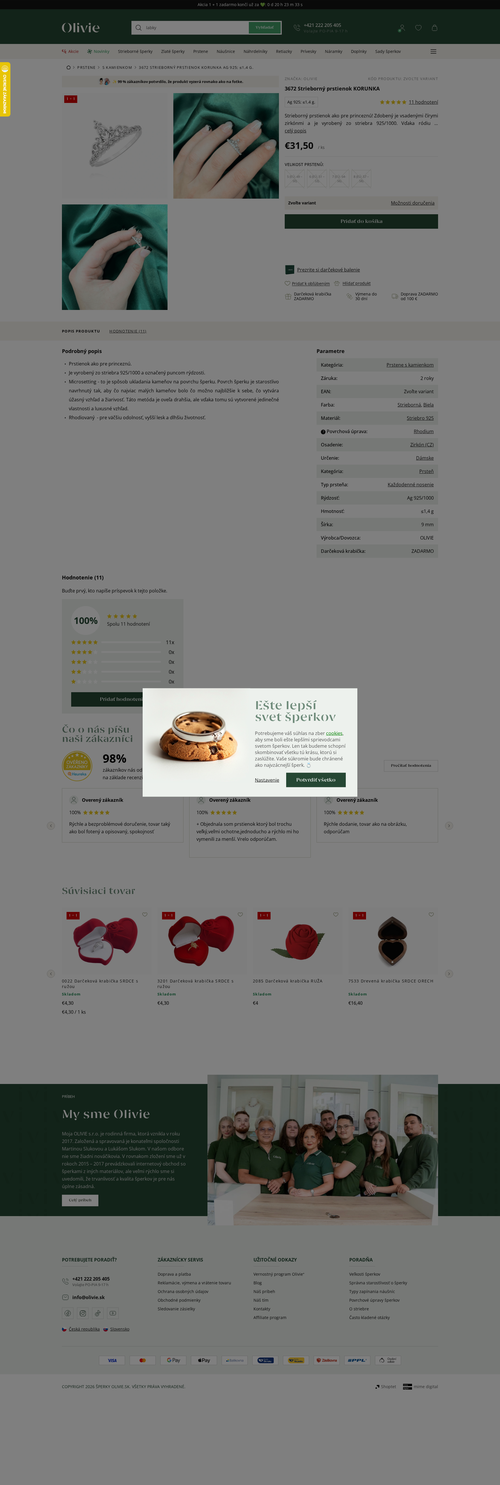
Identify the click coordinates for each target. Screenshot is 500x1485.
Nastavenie (267, 780)
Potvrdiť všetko (316, 780)
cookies (334, 733)
